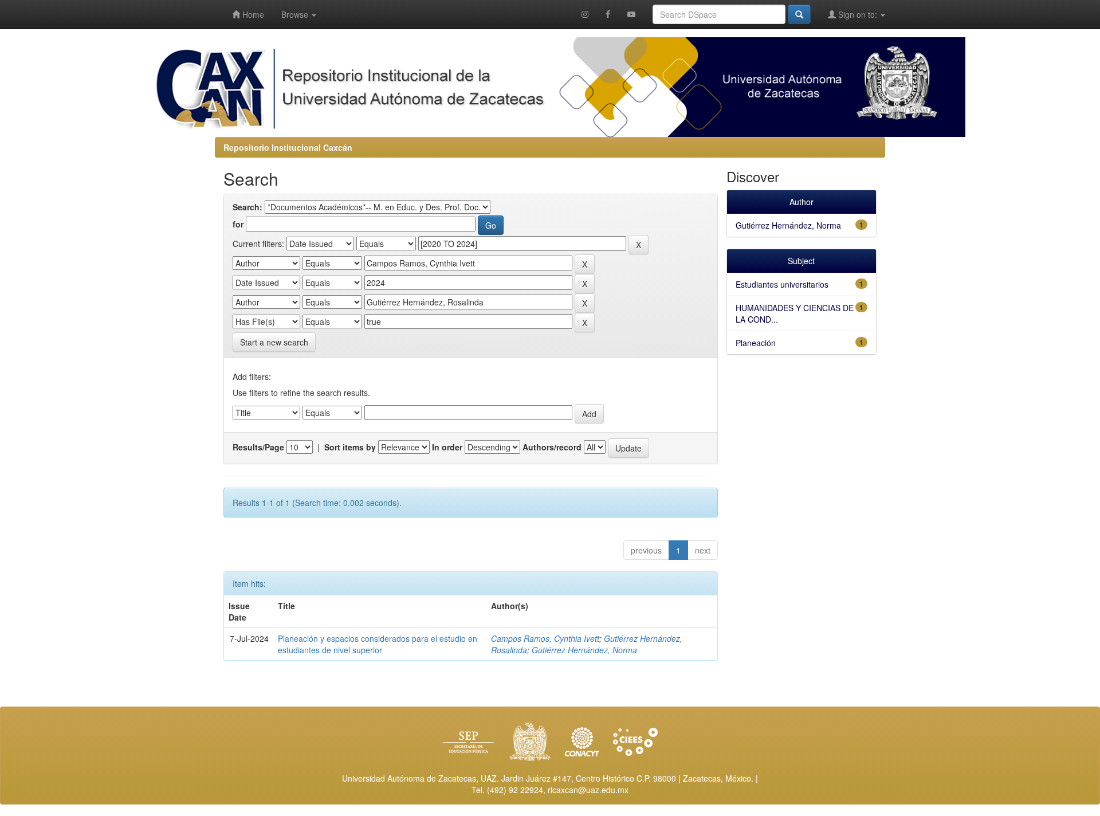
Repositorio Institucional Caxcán (287, 147)
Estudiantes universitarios (782, 284)
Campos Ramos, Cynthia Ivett (545, 638)
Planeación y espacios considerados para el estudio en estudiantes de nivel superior (377, 644)
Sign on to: (857, 14)
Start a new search (274, 342)
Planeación (756, 342)
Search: (247, 207)
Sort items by (350, 447)
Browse (296, 14)
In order (447, 447)
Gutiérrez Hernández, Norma (584, 650)
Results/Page (258, 447)
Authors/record (552, 447)
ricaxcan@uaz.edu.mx (588, 789)
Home (252, 14)
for (238, 224)
